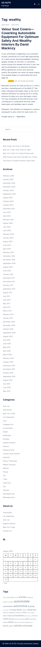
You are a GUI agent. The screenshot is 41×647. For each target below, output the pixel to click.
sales (22, 622)
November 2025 (9, 187)
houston (32, 612)
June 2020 (7, 230)
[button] (34, 4)
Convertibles (8, 428)
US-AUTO (6, 2)
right (19, 622)
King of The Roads (10, 461)
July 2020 (7, 227)
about (4, 597)
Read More (21, 117)
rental (10, 622)
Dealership (7, 435)
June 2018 (7, 271)
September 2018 (9, 263)
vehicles (18, 625)
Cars (4, 421)
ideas (5, 616)
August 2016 (7, 336)
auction (5, 602)
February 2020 (8, 234)
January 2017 (8, 318)
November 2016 (9, 325)
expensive (19, 612)
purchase (33, 619)
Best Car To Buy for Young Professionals (18, 153)
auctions (11, 602)
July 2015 (6, 384)
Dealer (5, 432)
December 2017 (9, 278)
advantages (10, 597)
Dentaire (6, 439)
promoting (21, 619)
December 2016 (9, 322)
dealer (19, 610)
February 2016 (8, 358)
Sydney (36, 644)
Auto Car (15, 25)
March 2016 (7, 355)
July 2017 (6, 296)
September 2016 (9, 333)
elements (5, 612)
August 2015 (7, 380)
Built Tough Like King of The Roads (16, 146)
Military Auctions (9, 465)
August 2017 (7, 293)
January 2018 (8, 274)
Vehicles (6, 490)
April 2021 (7, 216)
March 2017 (7, 311)
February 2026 (8, 176)
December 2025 (9, 183)
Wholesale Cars (9, 497)
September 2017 (9, 289)
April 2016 (7, 351)
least (25, 616)
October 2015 (8, 373)
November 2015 (9, 369)
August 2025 (8, 198)
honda (28, 612)
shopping (27, 622)
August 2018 (7, 267)
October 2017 (8, 285)
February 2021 (8, 220)
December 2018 (9, 256)
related (5, 622)
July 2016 (6, 340)
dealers (24, 610)
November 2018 (9, 260)
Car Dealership (8, 417)
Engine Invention (9, 443)
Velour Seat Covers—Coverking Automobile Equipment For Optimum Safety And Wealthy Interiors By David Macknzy (20, 38)
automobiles (8, 606)
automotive (20, 606)
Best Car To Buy (9, 413)
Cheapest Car (8, 424)
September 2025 (9, 194)
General (6, 446)
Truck (5, 479)
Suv (4, 475)
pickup (11, 619)
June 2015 (7, 387)
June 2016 (7, 344)
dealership (31, 610)
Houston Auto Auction (11, 454)
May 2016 (6, 347)
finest (24, 612)
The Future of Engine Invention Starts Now (19, 161)
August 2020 (8, 223)
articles (22, 597)
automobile (22, 601)
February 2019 (8, 252)
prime (16, 619)
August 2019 (7, 241)
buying (31, 606)
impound (10, 616)
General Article (8, 450)
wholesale (27, 625)
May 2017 (6, 303)
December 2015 (9, 366)
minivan (35, 616)
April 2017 (7, 307)
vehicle (10, 626)
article (16, 597)
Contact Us (7, 531)
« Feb (5, 583)
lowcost (29, 616)
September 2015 (9, 376)
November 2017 (9, 282)
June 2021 (7, 212)
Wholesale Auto (9, 494)
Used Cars (7, 483)
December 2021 (9, 209)
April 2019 (7, 249)
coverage (12, 610)
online (5, 619)
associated (30, 597)
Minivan (6, 468)
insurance (19, 615)
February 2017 (8, 314)
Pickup (5, 472)
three (31, 622)
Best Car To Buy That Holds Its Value (17, 150)
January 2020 (8, 238)
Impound (6, 457)
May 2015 (6, 391)
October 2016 (8, 329)
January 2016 (8, 362)
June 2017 (7, 300)
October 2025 (8, 190)
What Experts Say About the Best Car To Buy (20, 157)
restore (16, 622)
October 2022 (8, 201)
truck (5, 625)
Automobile (7, 410)
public (27, 619)
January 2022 (8, 205)
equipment (12, 612)
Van (4, 486)
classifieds (6, 610)
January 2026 (8, 179)
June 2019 (7, 245)
